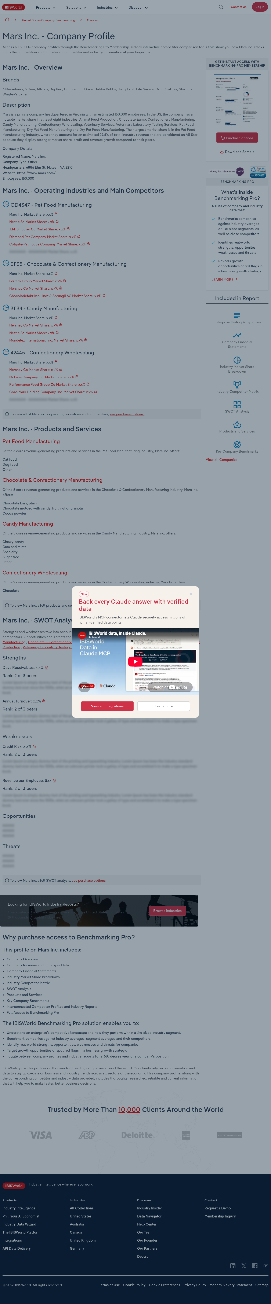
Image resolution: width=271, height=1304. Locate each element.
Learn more (164, 706)
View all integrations (107, 706)
